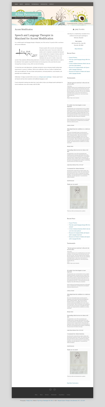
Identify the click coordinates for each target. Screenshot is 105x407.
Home (16, 4)
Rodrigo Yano (29, 400)
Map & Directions (78, 48)
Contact (51, 4)
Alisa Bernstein (26, 14)
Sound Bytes (44, 4)
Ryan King (39, 400)
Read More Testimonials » (73, 383)
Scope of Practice (73, 57)
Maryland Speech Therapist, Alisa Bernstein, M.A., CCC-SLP (71, 400)
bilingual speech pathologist (45, 76)
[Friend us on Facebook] (50, 390)
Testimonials (35, 4)
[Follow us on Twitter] (54, 390)
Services (27, 4)
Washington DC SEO (48, 400)
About (21, 4)
